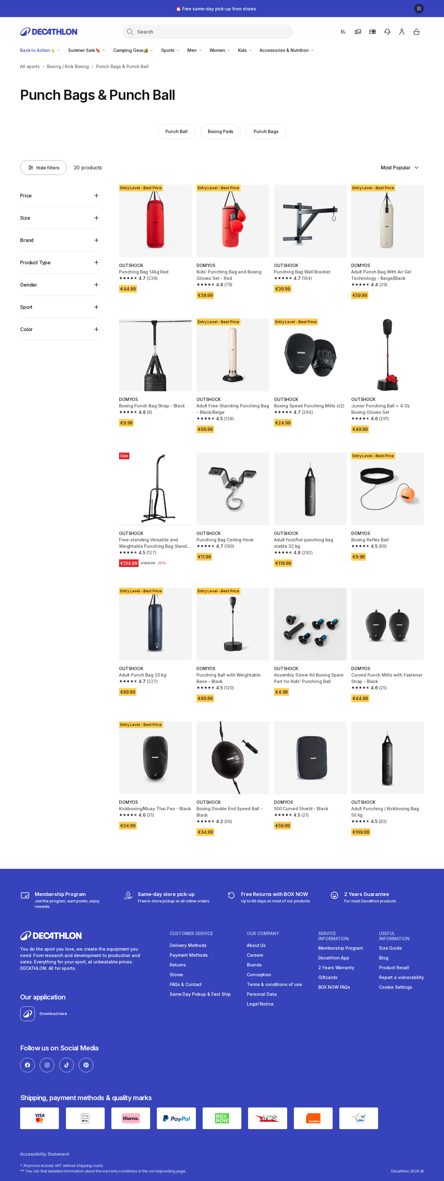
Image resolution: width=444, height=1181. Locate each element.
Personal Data (261, 994)
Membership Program (340, 948)
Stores (176, 974)
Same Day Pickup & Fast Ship (200, 994)
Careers (255, 955)
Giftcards (328, 977)
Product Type (35, 262)
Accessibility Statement (44, 1154)
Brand (27, 240)
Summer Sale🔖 (85, 50)
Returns (178, 964)
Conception (259, 974)
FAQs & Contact (186, 984)
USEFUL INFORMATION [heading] (394, 936)
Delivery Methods (188, 945)
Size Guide (390, 948)
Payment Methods (189, 955)
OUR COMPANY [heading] (263, 933)
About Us (256, 945)
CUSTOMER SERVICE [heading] (191, 933)
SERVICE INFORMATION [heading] (333, 936)
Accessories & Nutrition (285, 50)
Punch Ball (176, 131)
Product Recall (394, 967)
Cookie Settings (395, 987)
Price (26, 196)
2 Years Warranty (336, 967)
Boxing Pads (220, 131)
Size (25, 218)
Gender (28, 285)
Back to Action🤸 (38, 50)
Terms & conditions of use (274, 984)
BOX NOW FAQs (334, 987)
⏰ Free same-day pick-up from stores (216, 8)
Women (218, 50)
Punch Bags (266, 131)
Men (192, 50)
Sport (26, 307)
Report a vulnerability (401, 977)
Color (26, 329)
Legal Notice (260, 1003)
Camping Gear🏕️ (131, 50)
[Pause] (419, 8)
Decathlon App (333, 957)
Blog (383, 957)
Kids (243, 50)
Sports (168, 50)
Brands (254, 964)
